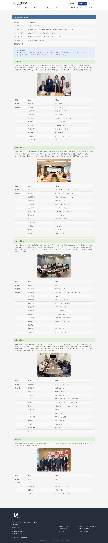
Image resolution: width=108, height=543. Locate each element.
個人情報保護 (24, 537)
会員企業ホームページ (64, 526)
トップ (15, 8)
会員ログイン (82, 3)
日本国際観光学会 (82, 531)
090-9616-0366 (18, 533)
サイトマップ (15, 537)
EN (93, 3)
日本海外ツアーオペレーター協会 (86, 526)
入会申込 (72, 3)
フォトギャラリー (89, 8)
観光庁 (60, 531)
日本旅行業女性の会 (83, 528)
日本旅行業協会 (63, 528)
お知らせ (56, 8)
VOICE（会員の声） (76, 8)
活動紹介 (36, 8)
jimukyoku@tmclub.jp (20, 531)
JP (90, 3)
